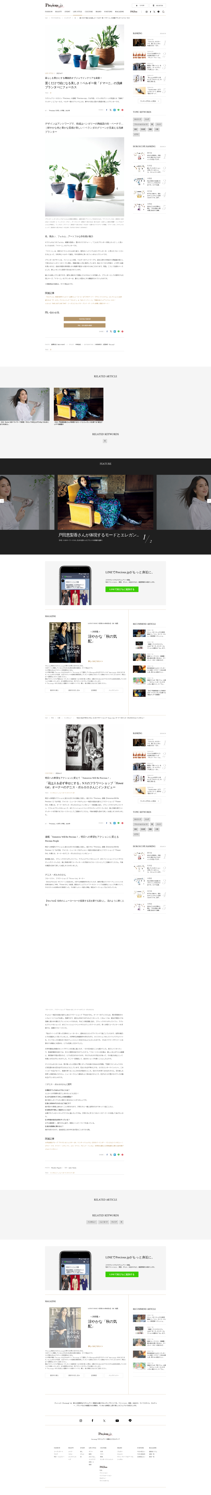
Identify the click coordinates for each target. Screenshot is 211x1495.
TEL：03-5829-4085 (84, 325)
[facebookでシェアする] (106, 110)
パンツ (159, 124)
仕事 (59, 718)
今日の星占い (141, 1494)
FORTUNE (140, 1490)
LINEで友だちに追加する (122, 589)
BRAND (119, 1490)
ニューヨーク (62, 793)
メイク (70, 1494)
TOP (46, 18)
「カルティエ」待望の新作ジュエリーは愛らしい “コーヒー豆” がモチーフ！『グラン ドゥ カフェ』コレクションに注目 (83, 297)
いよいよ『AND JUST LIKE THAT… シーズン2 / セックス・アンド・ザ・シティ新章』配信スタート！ (77, 303)
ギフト (91, 1494)
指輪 (150, 129)
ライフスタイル (55, 18)
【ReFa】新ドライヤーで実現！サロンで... (94, 535)
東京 (135, 129)
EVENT (82, 1490)
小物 (157, 129)
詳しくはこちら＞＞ (95, 661)
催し (81, 1494)
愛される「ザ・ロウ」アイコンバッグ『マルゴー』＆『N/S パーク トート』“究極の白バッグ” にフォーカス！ (80, 300)
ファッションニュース (140, 124)
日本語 (143, 129)
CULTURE (49, 773)
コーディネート (58, 1494)
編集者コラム (153, 1494)
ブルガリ (120, 1494)
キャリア (69, 793)
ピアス (136, 134)
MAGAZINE (152, 1490)
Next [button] (209, 501)
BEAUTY (71, 1490)
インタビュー (68, 718)
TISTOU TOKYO (84, 319)
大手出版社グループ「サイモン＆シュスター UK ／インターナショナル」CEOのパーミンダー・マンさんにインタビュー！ (84, 1142)
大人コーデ (137, 119)
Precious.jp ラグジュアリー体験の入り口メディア (105, 1481)
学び (52, 718)
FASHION (57, 1490)
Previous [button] (2, 501)
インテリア (67, 18)
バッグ (147, 119)
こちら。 (81, 666)
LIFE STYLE (49, 73)
